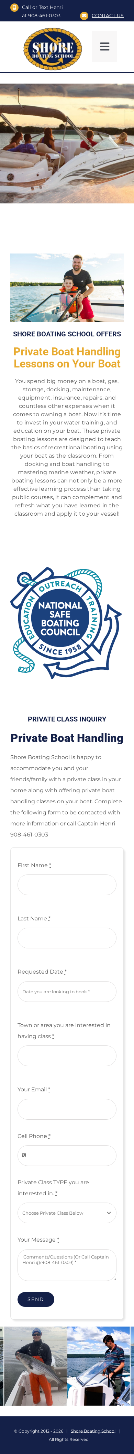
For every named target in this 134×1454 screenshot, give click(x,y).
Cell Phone (34, 1136)
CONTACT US (108, 15)
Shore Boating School (93, 1431)
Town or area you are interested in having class (64, 1031)
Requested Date (42, 971)
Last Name (34, 918)
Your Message (38, 1239)
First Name (34, 865)
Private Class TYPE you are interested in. (53, 1188)
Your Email (34, 1089)
